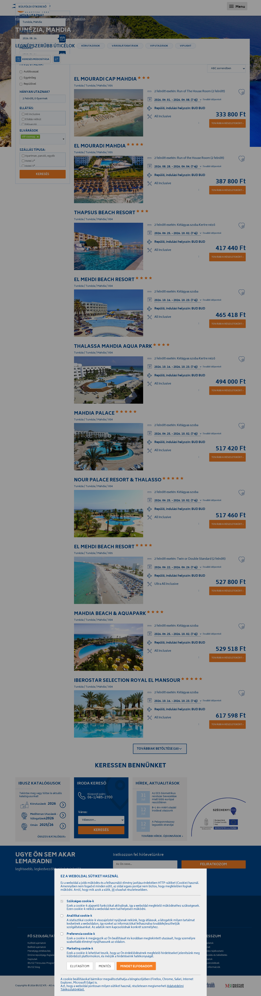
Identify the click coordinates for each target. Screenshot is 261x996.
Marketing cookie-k (80, 949)
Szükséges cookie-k (80, 902)
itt (113, 890)
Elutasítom (79, 966)
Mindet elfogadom (136, 966)
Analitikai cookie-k (79, 916)
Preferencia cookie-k (81, 934)
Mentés (105, 966)
